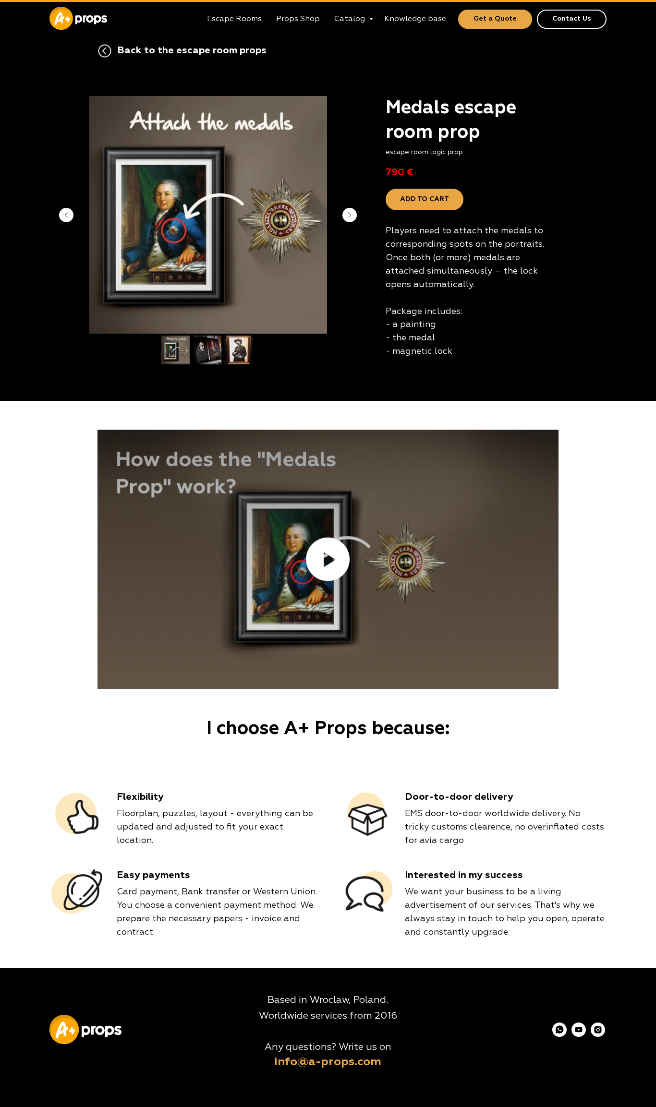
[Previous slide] (66, 215)
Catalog (350, 19)
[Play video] (328, 559)
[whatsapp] (559, 1034)
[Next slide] (349, 215)
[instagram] (598, 1034)
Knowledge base (415, 19)
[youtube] (578, 1034)
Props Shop (298, 19)
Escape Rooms (234, 19)
